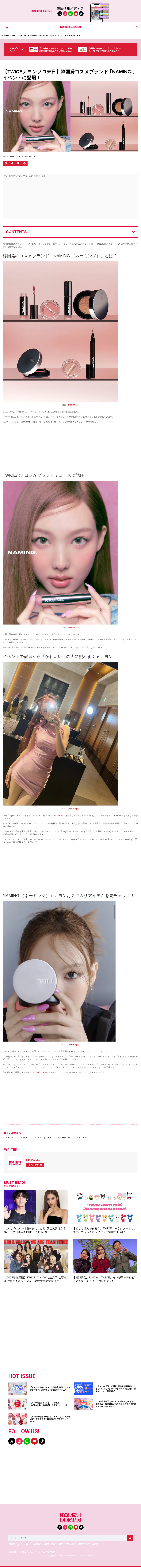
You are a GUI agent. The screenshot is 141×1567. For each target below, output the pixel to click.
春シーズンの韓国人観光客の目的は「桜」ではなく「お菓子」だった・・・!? (54, 50)
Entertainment (28, 35)
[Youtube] (76, 13)
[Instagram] (65, 13)
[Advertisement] (70, 199)
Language (75, 35)
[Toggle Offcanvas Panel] (7, 26)
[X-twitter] (11, 1441)
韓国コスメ (81, 1138)
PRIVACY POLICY (28, 1552)
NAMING (10, 1138)
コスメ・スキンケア (42, 1138)
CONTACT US (48, 1552)
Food (15, 35)
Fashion (43, 35)
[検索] (130, 1538)
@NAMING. (73, 405)
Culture (63, 35)
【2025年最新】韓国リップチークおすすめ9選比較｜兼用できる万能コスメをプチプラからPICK (50, 1419)
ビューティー (64, 1138)
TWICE (24, 1138)
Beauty (6, 35)
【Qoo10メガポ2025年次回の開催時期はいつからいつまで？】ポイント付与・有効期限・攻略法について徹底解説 (116, 1388)
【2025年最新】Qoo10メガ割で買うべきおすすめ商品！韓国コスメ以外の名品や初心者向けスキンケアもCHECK (116, 1403)
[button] (137, 27)
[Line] (70, 13)
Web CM (61, 815)
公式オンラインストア (46, 1072)
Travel (53, 35)
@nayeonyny (74, 808)
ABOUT (12, 1552)
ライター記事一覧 (35, 1165)
